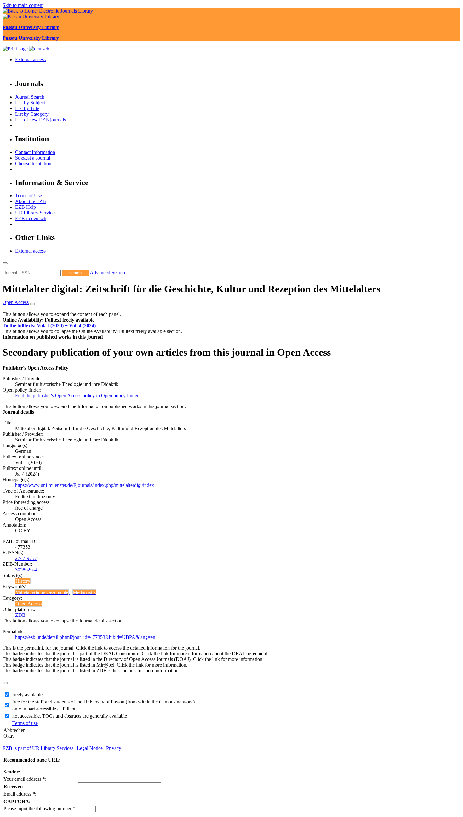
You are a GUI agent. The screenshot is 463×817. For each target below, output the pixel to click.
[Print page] (16, 48)
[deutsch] (39, 48)
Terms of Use (28, 195)
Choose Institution (33, 163)
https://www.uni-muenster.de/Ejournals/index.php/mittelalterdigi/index (84, 485)
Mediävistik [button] (84, 592)
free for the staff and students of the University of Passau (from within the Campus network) (103, 701)
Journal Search (29, 97)
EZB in (30, 218)
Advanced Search (107, 272)
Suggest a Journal (32, 157)
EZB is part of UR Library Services (38, 748)
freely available (27, 694)
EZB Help (25, 207)
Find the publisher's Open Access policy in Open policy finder (77, 395)
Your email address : (24, 779)
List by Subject (30, 102)
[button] (48, 320)
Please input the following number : (40, 808)
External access (30, 59)
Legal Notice (90, 748)
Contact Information (35, 152)
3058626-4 (26, 569)
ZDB (20, 615)
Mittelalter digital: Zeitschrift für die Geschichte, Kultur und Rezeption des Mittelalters (191, 289)
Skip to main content (23, 5)
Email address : (19, 794)
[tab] (231, 320)
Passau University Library (31, 27)
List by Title (27, 108)
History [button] (22, 581)
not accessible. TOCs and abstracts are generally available (69, 716)
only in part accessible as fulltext (44, 708)
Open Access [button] (16, 302)
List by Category (32, 114)
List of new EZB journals (40, 119)
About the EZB (30, 201)
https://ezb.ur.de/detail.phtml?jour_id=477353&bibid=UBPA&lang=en (85, 637)
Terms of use (25, 723)
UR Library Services (35, 212)
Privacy (113, 748)
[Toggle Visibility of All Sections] (32, 304)
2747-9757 (26, 558)
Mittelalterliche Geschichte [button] (41, 592)
